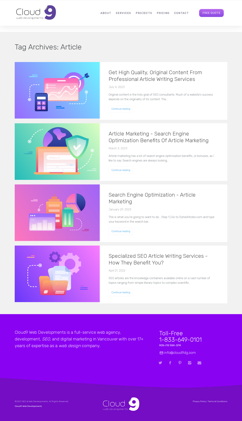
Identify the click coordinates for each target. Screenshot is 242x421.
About (105, 13)
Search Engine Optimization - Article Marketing (152, 198)
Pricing (163, 13)
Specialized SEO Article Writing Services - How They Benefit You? (158, 259)
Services (123, 13)
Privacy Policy (199, 401)
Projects (144, 13)
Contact (181, 13)
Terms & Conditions (217, 401)
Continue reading (120, 108)
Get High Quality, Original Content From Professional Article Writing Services (155, 75)
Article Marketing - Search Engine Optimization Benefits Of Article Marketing (159, 137)
